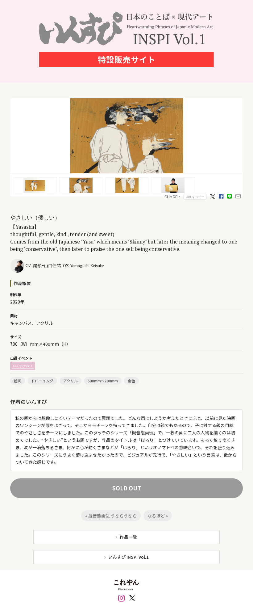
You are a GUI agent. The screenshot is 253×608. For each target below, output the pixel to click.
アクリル (70, 380)
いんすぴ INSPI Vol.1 (128, 557)
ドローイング (42, 380)
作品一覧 (128, 537)
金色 (131, 380)
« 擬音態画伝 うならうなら (111, 516)
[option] (126, 136)
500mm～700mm (103, 380)
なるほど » (157, 516)
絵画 (17, 380)
